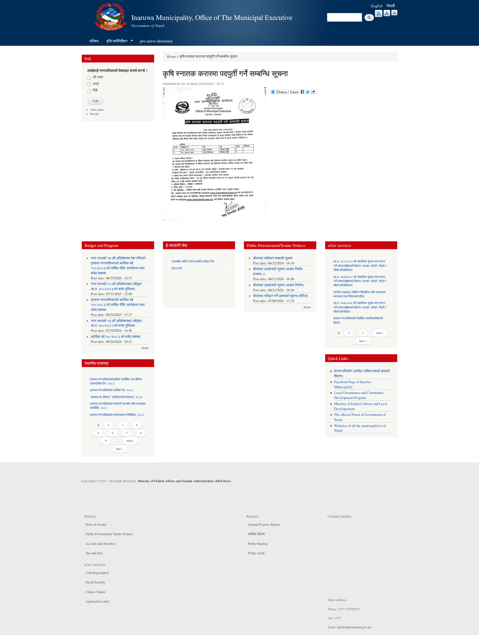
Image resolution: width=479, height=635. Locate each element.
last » (119, 448)
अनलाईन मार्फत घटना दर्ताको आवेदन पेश (192, 261)
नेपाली (390, 5)
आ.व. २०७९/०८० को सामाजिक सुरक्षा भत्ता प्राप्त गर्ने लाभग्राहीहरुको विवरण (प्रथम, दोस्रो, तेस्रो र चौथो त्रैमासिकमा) (359, 281)
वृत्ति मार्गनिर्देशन (115, 41)
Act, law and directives (101, 543)
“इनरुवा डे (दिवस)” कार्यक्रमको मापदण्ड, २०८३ (116, 397)
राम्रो (96, 83)
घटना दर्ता (176, 268)
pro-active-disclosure (156, 41)
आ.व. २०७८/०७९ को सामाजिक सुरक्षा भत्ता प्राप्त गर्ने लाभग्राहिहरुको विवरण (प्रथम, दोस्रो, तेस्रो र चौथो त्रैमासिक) (359, 307)
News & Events (96, 524)
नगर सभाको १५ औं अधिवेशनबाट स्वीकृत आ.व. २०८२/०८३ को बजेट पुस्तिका (116, 286)
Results (94, 114)
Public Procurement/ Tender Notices (109, 534)
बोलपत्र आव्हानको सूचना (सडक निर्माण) (278, 285)
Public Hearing (257, 543)
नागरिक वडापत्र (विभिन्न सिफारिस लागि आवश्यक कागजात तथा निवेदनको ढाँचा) (359, 294)
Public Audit (256, 553)
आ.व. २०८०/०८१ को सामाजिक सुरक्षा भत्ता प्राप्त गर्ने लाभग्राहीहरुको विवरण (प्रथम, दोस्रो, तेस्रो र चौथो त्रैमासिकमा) (359, 265)
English (377, 5)
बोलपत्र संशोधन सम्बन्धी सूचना (272, 258)
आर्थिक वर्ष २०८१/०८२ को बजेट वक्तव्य (115, 336)
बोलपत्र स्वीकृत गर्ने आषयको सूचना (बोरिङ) (280, 296)
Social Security (95, 582)
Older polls (97, 110)
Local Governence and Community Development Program (359, 395)
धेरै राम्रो (98, 77)
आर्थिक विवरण (256, 534)
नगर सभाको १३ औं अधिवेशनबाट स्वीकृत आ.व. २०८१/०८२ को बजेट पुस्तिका (116, 323)
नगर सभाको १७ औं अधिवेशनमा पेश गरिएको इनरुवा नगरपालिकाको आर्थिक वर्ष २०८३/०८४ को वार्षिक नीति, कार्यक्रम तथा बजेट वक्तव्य (118, 265)
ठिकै (95, 90)
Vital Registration (97, 572)
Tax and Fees (94, 553)
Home (171, 56)
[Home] (111, 16)
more (145, 347)
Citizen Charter (95, 592)
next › (130, 440)
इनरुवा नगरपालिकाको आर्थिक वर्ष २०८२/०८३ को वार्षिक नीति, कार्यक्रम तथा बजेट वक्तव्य (118, 304)
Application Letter (97, 601)
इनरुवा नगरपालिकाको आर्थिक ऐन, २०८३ (111, 390)
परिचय (94, 41)
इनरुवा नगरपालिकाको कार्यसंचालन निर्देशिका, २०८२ (117, 415)
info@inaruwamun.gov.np (354, 627)
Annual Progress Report (264, 524)
